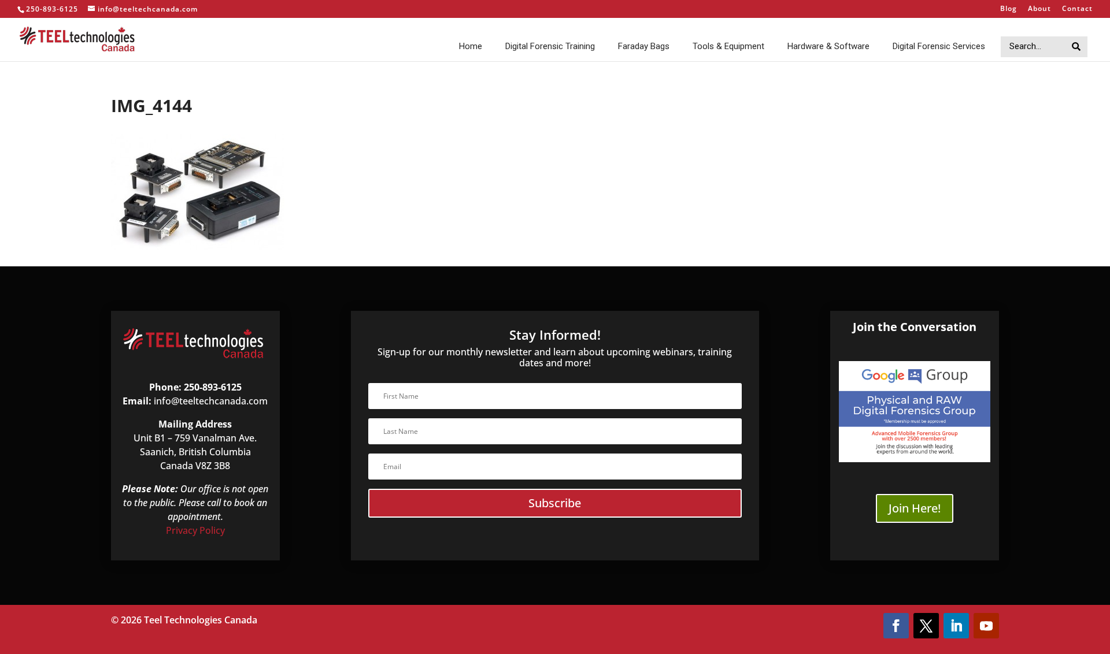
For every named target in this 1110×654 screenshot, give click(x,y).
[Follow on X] (926, 625)
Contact (1077, 9)
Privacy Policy (195, 530)
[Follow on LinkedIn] (956, 625)
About (1039, 9)
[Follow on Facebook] (896, 625)
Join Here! (915, 508)
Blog (1008, 9)
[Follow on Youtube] (986, 625)
